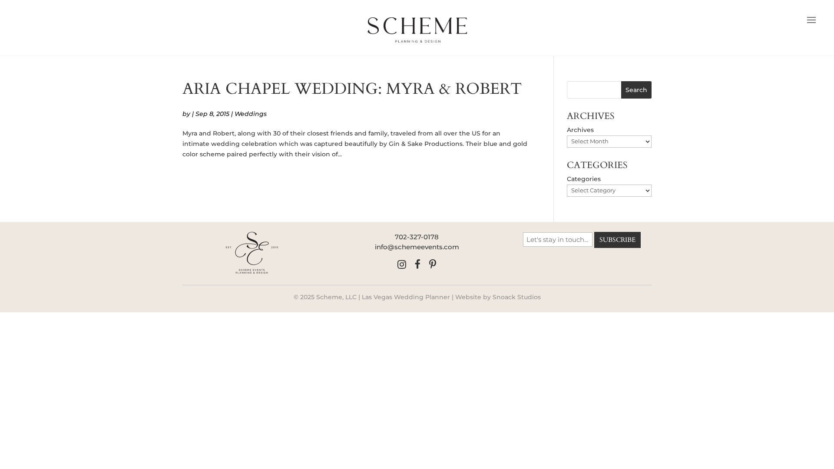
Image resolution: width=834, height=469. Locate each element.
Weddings (251, 114)
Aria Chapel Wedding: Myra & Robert (352, 88)
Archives (580, 130)
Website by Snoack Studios (498, 297)
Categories (584, 179)
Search (636, 90)
